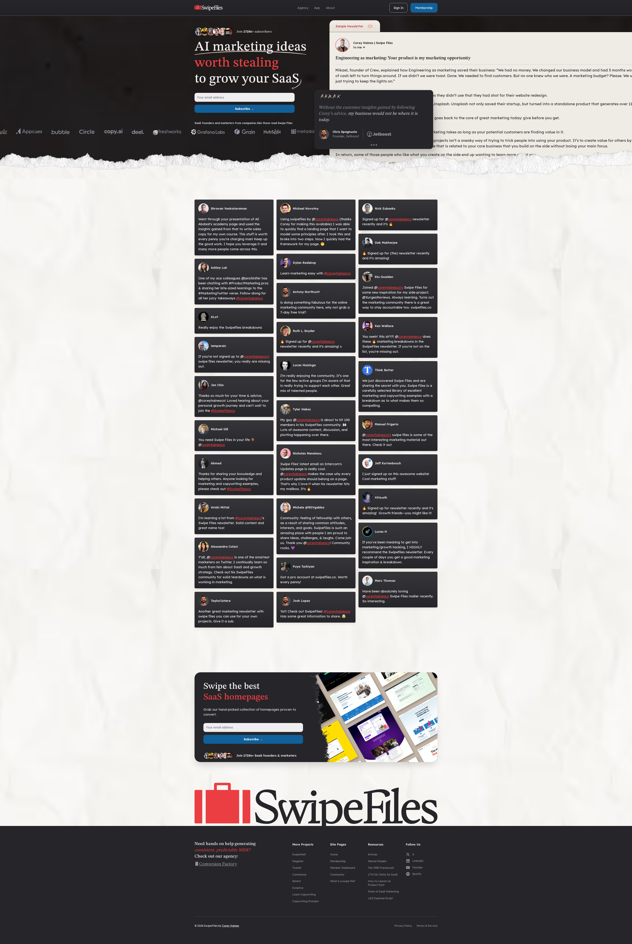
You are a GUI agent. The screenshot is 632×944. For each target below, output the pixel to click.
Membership (338, 861)
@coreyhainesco (249, 298)
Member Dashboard (342, 867)
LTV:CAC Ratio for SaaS (383, 874)
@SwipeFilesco (223, 411)
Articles (372, 854)
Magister (297, 861)
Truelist (296, 867)
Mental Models (377, 861)
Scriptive (297, 887)
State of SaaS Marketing (383, 891)
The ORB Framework (381, 867)
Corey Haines (230, 925)
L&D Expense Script (380, 898)
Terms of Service (426, 925)
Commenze (299, 874)
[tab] (371, 145)
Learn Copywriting (304, 894)
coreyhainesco (213, 445)
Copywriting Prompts (305, 901)
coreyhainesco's (256, 356)
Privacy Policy (403, 925)
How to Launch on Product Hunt (379, 883)
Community (337, 874)
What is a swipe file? (343, 881)
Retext (296, 881)
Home (334, 854)
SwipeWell (299, 854)
